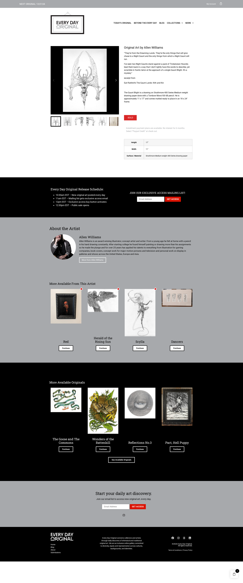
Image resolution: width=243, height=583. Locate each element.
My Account (211, 4)
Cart (221, 3)
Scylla (140, 342)
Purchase (66, 348)
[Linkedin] (189, 537)
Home (53, 545)
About (53, 550)
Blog (161, 23)
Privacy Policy (187, 550)
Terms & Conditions (175, 550)
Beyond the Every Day (145, 23)
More (188, 23)
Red (66, 342)
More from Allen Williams (92, 260)
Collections (173, 23)
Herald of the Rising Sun (103, 340)
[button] (116, 80)
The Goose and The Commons (66, 441)
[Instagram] (178, 537)
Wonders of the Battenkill (103, 441)
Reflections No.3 (140, 443)
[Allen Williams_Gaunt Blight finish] (84, 80)
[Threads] (184, 537)
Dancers (177, 342)
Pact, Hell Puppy (177, 443)
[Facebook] (172, 537)
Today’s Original (122, 23)
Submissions (56, 552)
